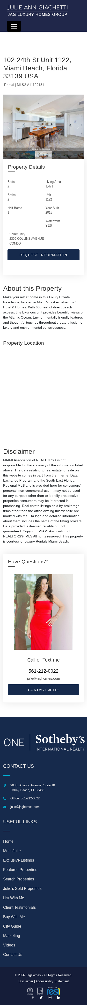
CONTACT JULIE (43, 690)
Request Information (43, 255)
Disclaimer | (26, 981)
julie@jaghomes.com (43, 678)
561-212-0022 (43, 671)
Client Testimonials (19, 907)
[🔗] (33, 997)
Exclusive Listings (18, 860)
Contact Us (12, 955)
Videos (9, 945)
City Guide (12, 926)
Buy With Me (14, 917)
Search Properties (18, 879)
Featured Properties (20, 870)
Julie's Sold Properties (22, 888)
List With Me (13, 898)
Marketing (11, 936)
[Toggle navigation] (14, 26)
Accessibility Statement (52, 981)
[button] (43, 991)
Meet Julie (12, 851)
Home (8, 841)
